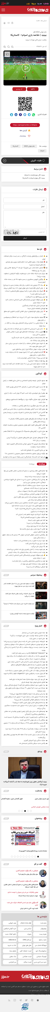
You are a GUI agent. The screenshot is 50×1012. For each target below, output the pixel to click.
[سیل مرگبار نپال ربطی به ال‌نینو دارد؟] (43, 873)
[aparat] (33, 1001)
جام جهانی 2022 (29, 146)
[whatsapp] (33, 114)
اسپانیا (42, 150)
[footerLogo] (33, 976)
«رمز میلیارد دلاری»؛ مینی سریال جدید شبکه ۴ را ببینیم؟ (18, 604)
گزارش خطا (23, 130)
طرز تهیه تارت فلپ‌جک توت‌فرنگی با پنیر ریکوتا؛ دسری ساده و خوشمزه (24, 457)
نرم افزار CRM (27, 940)
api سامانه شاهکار (25, 923)
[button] (30, 811)
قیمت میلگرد (27, 962)
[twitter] (24, 114)
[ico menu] (3, 10)
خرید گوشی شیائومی (10, 928)
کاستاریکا (15, 146)
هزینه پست (42, 934)
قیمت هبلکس (27, 956)
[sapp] (39, 1001)
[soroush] (11, 114)
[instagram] (16, 1001)
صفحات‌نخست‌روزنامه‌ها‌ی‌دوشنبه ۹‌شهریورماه (33, 851)
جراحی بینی (27, 928)
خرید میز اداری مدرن (40, 962)
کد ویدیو (19, 89)
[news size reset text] (8, 47)
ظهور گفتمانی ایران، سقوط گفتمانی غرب (30, 799)
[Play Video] (26, 68)
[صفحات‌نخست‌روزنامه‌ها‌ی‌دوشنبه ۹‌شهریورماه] (25, 836)
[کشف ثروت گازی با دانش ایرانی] (43, 906)
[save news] (12, 23)
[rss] (10, 1001)
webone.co (12, 940)
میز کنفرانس (12, 962)
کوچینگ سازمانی (41, 956)
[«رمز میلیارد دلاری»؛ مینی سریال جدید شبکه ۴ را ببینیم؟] (40, 605)
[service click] (28, 4)
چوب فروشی (12, 923)
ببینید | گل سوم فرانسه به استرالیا (34, 175)
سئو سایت (43, 923)
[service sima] (34, 4)
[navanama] (46, 4)
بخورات (29, 934)
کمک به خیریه (12, 945)
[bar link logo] (5, 4)
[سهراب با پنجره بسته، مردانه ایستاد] (43, 894)
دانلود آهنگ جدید (10, 934)
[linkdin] (16, 114)
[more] (6, 575)
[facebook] (20, 114)
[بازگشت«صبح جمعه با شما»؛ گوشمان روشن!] (40, 615)
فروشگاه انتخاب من (40, 945)
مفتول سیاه (13, 951)
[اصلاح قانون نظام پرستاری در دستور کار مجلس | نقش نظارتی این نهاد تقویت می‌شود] (43, 884)
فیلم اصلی (28, 93)
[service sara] (40, 4)
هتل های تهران (26, 945)
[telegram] (29, 114)
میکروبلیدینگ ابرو (41, 951)
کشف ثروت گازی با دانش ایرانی (29, 908)
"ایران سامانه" (35, 994)
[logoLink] (37, 10)
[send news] (9, 23)
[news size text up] (4, 47)
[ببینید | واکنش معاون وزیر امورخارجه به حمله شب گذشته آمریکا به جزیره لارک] (25, 768)
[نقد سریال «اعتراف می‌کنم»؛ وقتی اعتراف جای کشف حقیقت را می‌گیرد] (40, 595)
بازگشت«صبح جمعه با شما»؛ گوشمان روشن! (22, 614)
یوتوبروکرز (43, 928)
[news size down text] (12, 47)
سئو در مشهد (42, 940)
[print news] (4, 23)
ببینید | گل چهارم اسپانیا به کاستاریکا (34, 178)
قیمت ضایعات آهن (25, 951)
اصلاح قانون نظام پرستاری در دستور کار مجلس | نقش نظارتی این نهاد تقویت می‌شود (21, 885)
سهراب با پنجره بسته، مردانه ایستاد (28, 896)
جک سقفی (12, 956)
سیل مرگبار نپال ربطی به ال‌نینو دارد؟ (28, 874)
